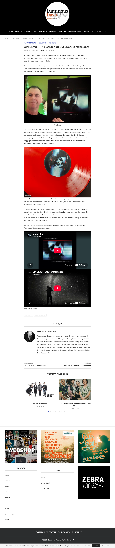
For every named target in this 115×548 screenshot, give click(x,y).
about (7, 519)
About (86, 31)
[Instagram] (97, 31)
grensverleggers (10, 514)
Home (11, 31)
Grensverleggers (75, 31)
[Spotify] (100, 31)
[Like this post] (54, 324)
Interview (52, 31)
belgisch (8, 508)
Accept (96, 546)
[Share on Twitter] (59, 324)
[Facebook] (92, 31)
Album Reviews (28, 39)
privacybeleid (45, 483)
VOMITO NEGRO (40, 315)
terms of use (45, 488)
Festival (42, 31)
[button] (27, 395)
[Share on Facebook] (56, 324)
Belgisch (62, 31)
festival (7, 497)
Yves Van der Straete (38, 50)
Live (34, 31)
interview (8, 503)
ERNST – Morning (40, 403)
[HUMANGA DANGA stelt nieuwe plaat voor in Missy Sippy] (75, 389)
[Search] (105, 31)
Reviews (27, 31)
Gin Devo (28, 315)
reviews (7, 486)
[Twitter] (95, 31)
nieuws (17, 31)
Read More (106, 546)
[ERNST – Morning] (40, 389)
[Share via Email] (61, 324)
